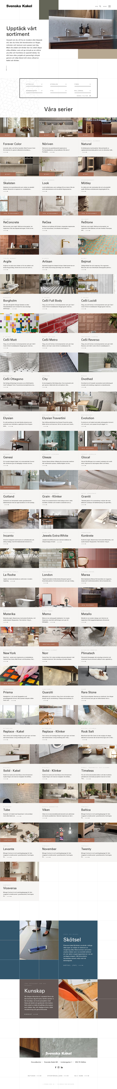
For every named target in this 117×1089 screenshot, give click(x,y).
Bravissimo (71, 1084)
